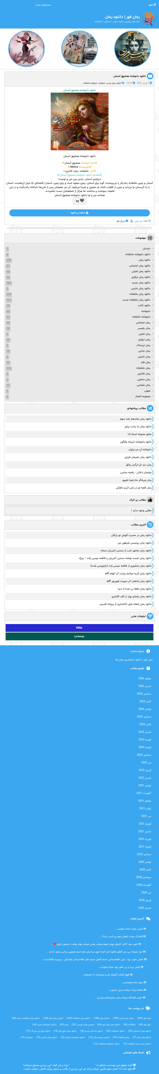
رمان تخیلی (144, 334)
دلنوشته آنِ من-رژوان (140, 449)
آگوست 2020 (143, 885)
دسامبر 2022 (144, 755)
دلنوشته (102, 83)
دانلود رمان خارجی (140, 288)
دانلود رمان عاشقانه (139, 294)
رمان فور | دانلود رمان (82, 1065)
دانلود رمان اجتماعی (139, 266)
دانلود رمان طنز (141, 1037)
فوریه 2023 (145, 740)
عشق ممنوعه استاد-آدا (140, 434)
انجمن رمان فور (53, 1018)
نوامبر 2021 (144, 786)
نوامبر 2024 (144, 709)
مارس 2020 (144, 908)
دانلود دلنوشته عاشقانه (137, 254)
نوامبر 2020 (144, 862)
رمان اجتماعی (143, 323)
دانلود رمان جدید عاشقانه (137, 1043)
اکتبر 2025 (145, 701)
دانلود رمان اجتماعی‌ (139, 1031)
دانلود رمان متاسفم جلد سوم (136, 419)
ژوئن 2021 (145, 808)
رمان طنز (145, 362)
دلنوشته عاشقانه (90, 83)
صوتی (147, 391)
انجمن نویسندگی (98, 1037)
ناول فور (145, 1024)
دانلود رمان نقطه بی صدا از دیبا (135, 589)
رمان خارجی (144, 357)
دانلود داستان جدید (91, 1031)
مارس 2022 (144, 778)
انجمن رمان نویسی (83, 1024)
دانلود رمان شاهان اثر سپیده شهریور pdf (129, 581)
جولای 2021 (144, 801)
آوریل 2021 (145, 824)
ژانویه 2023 (145, 747)
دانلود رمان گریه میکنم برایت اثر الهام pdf (128, 573)
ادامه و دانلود (78, 213)
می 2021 (146, 816)
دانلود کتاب (144, 305)
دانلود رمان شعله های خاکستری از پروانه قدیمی (125, 604)
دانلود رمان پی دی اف (38, 1031)
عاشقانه (129, 1024)
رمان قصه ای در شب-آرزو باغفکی (134, 488)
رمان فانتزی (144, 374)
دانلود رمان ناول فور (65, 1031)
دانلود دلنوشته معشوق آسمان (129, 76)
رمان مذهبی (143, 379)
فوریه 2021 (145, 839)
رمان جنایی (144, 351)
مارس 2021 (144, 831)
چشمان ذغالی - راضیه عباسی (136, 472)
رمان (64, 1024)
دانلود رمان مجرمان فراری (138, 457)
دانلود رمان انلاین (46, 1037)
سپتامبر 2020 (143, 877)
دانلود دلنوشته (115, 1031)
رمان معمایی (143, 385)
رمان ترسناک (143, 345)
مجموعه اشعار (142, 396)
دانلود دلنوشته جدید (44, 1024)
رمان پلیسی (144, 328)
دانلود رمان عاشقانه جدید (136, 300)
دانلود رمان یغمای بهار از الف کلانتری (132, 596)
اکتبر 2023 (145, 724)
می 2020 (146, 893)
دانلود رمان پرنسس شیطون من (135, 543)
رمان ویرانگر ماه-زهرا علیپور (137, 480)
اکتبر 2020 (145, 870)
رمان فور (144, 1018)
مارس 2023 (144, 732)
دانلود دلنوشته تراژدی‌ (72, 1037)
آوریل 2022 (145, 770)
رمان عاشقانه (143, 368)
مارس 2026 (144, 686)
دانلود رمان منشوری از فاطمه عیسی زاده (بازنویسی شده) (121, 566)
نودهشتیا (79, 636)
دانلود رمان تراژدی (140, 277)
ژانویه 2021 (145, 847)
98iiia (79, 628)
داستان (146, 249)
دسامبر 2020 (144, 854)
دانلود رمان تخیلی (141, 271)
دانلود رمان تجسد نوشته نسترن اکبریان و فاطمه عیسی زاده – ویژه (115, 558)
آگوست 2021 (143, 793)
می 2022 (146, 763)
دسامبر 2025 (144, 694)
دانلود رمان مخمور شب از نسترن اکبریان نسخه (126, 551)
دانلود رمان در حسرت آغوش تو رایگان (131, 535)
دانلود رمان (144, 260)
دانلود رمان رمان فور (108, 1024)
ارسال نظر (121, 221)
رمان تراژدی (144, 339)
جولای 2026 (144, 678)
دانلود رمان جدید (114, 83)
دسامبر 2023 (144, 717)
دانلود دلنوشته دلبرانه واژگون (136, 442)
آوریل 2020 (145, 900)
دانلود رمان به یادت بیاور (138, 426)
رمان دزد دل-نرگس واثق (139, 465)
